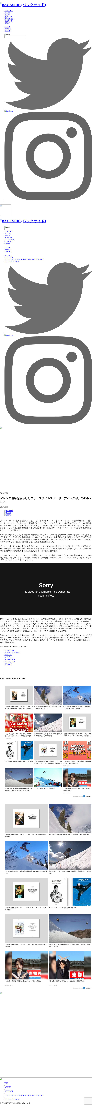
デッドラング (9, 662)
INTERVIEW (9, 19)
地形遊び (8, 664)
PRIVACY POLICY (11, 261)
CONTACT (8, 257)
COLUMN (8, 21)
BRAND (7, 29)
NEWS (7, 15)
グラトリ (8, 655)
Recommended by (78, 796)
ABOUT (7, 255)
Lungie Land (9, 650)
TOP (6, 1083)
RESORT (7, 31)
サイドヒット (9, 657)
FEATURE (8, 11)
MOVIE (7, 13)
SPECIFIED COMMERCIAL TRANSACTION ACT (24, 259)
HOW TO (8, 17)
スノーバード (9, 659)
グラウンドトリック (12, 652)
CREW (7, 23)
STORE (7, 27)
